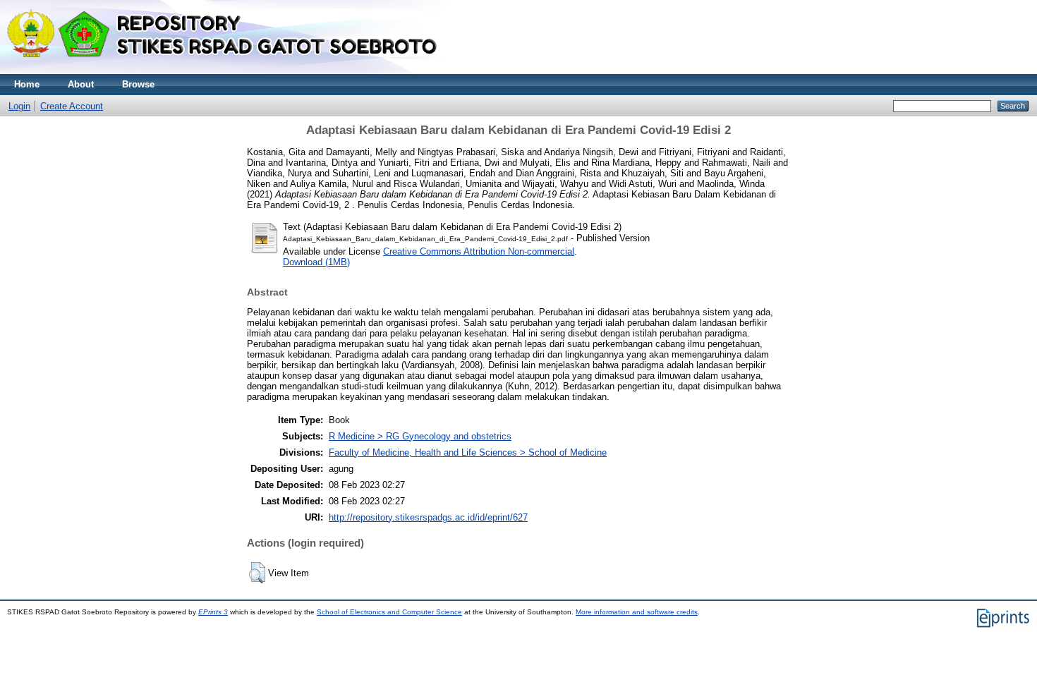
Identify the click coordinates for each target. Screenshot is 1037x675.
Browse (138, 84)
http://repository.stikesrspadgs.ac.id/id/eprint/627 (428, 517)
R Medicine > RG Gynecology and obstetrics (420, 436)
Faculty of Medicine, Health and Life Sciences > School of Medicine (468, 452)
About (81, 84)
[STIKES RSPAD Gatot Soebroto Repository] (228, 71)
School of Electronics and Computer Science (389, 612)
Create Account (71, 106)
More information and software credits (637, 612)
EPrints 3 (213, 612)
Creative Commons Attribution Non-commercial (478, 251)
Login (19, 106)
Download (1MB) (316, 262)
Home (27, 84)
